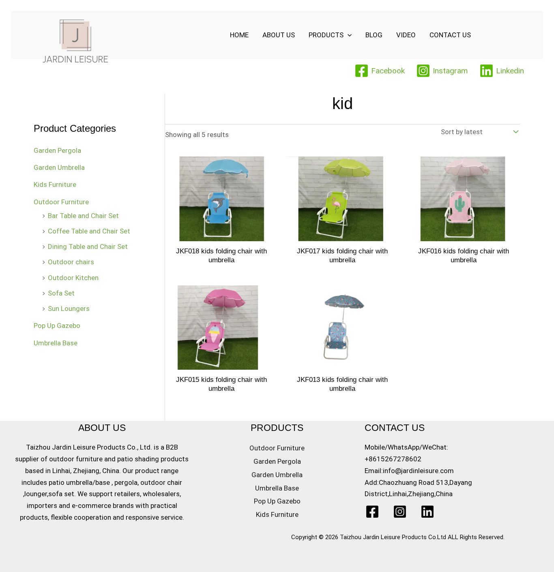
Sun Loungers (69, 308)
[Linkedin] (427, 511)
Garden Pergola (57, 150)
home (239, 35)
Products (326, 35)
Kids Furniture (55, 184)
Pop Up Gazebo (57, 325)
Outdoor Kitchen (73, 278)
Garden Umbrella (59, 167)
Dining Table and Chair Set (88, 246)
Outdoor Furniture (61, 202)
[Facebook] (372, 511)
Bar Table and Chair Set (83, 216)
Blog (373, 35)
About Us (278, 35)
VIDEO (406, 35)
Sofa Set (61, 293)
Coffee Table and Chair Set (89, 231)
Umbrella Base (55, 343)
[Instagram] (400, 511)
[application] (348, 35)
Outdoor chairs (71, 262)
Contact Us (450, 35)
